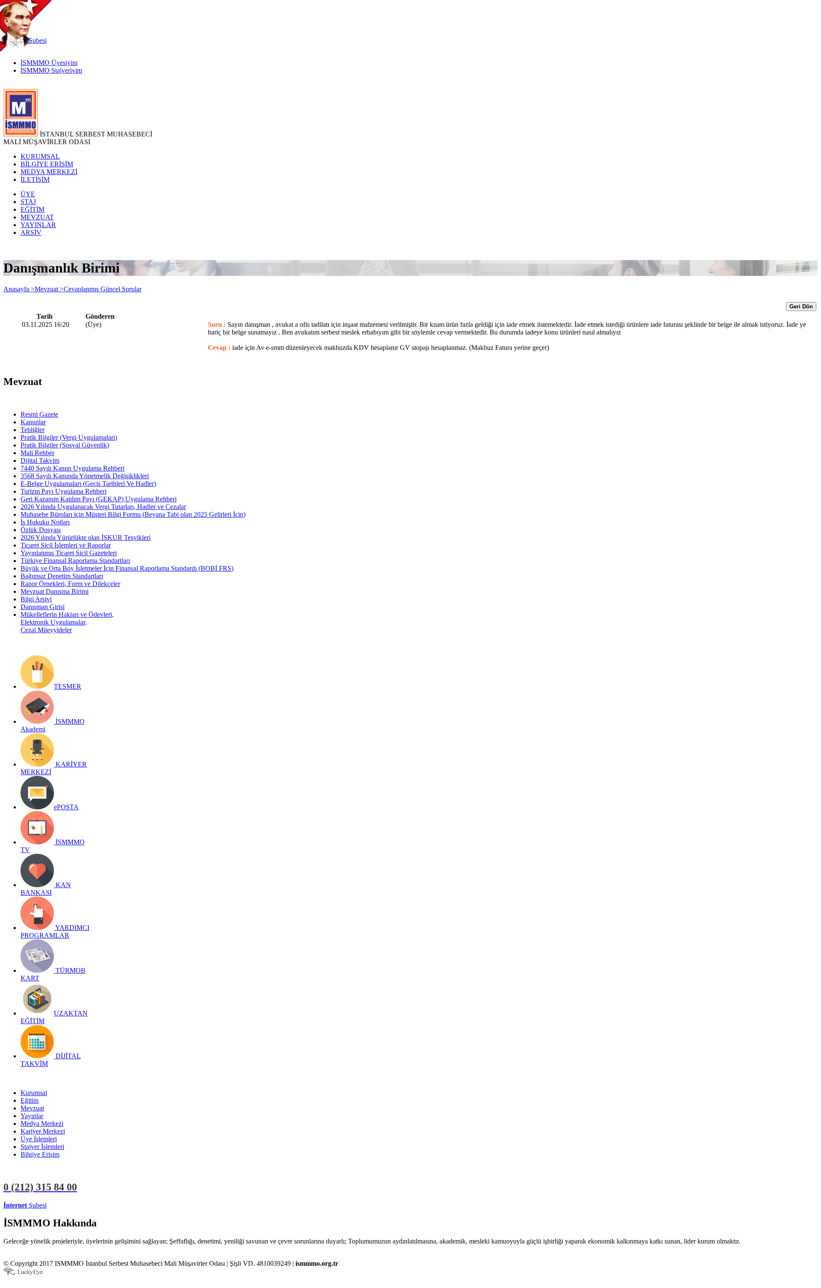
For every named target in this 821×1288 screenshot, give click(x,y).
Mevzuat (32, 1108)
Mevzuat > (49, 289)
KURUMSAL (40, 156)
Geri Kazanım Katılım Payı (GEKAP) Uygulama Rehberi (99, 499)
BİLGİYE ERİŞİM (47, 164)
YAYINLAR (38, 224)
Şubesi (25, 1205)
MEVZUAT (37, 217)
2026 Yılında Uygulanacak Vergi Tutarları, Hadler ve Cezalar (103, 506)
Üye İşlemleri (39, 1139)
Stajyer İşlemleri (42, 1146)
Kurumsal (34, 1092)
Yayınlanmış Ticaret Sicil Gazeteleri (69, 553)
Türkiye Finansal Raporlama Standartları (75, 560)
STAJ (28, 201)
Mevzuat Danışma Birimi (55, 591)
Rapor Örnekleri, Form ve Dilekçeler (70, 583)
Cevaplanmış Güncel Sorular (103, 289)
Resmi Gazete (39, 414)
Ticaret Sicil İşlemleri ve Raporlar (66, 545)
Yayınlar (32, 1115)
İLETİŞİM (35, 179)
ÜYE (28, 194)
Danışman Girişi (43, 606)
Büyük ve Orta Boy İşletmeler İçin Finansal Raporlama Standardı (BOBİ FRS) (127, 568)
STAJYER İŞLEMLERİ (135, 1205)
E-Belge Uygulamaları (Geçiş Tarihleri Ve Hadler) (88, 483)
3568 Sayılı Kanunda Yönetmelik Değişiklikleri (85, 476)
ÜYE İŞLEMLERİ (74, 1205)
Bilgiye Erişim (40, 1154)
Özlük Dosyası (41, 529)
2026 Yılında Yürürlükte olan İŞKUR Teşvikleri (86, 537)
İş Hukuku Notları (45, 522)
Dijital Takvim (40, 460)
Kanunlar (33, 422)
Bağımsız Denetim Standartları (62, 576)
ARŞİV (31, 232)
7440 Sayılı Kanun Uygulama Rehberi (72, 468)
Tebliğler (32, 429)
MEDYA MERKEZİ (49, 171)
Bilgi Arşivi (36, 599)
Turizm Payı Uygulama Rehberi (63, 491)
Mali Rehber (37, 452)
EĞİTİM (32, 209)
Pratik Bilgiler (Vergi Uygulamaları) (69, 437)
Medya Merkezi (42, 1123)
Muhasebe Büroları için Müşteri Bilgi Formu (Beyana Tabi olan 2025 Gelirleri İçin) (133, 514)
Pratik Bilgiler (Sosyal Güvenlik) (65, 445)
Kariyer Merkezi (43, 1131)
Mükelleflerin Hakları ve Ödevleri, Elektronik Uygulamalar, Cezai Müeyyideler (67, 622)
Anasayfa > (19, 289)
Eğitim (29, 1100)
